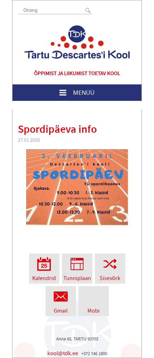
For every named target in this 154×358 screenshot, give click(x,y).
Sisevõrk (110, 278)
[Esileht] (77, 42)
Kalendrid (44, 278)
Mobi (93, 310)
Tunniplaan (77, 278)
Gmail (61, 310)
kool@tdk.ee (62, 353)
